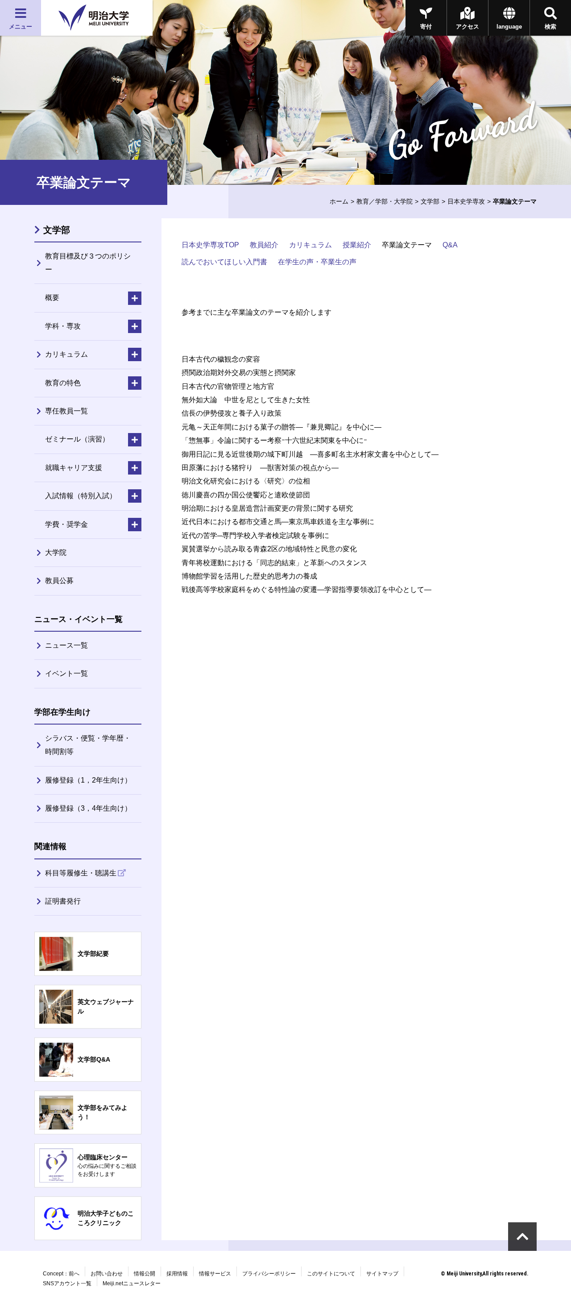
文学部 (430, 201)
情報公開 (144, 1273)
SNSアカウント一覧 (67, 1283)
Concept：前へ (61, 1273)
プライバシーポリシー (269, 1273)
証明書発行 (63, 901)
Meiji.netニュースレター (132, 1283)
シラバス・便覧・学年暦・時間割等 (88, 744)
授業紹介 (357, 245)
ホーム (339, 201)
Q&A (450, 245)
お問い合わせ (107, 1273)
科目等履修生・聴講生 (80, 873)
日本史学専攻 (466, 201)
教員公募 (59, 580)
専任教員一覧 (66, 411)
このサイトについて (331, 1273)
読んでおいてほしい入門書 (224, 262)
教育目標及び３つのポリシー (88, 262)
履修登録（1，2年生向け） (88, 780)
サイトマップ (382, 1273)
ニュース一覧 (66, 645)
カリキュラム (310, 245)
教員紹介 (264, 245)
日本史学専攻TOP (210, 245)
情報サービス (215, 1273)
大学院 (55, 552)
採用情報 (177, 1273)
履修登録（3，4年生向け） (88, 808)
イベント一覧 (66, 673)
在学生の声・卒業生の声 (317, 262)
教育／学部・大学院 (384, 201)
